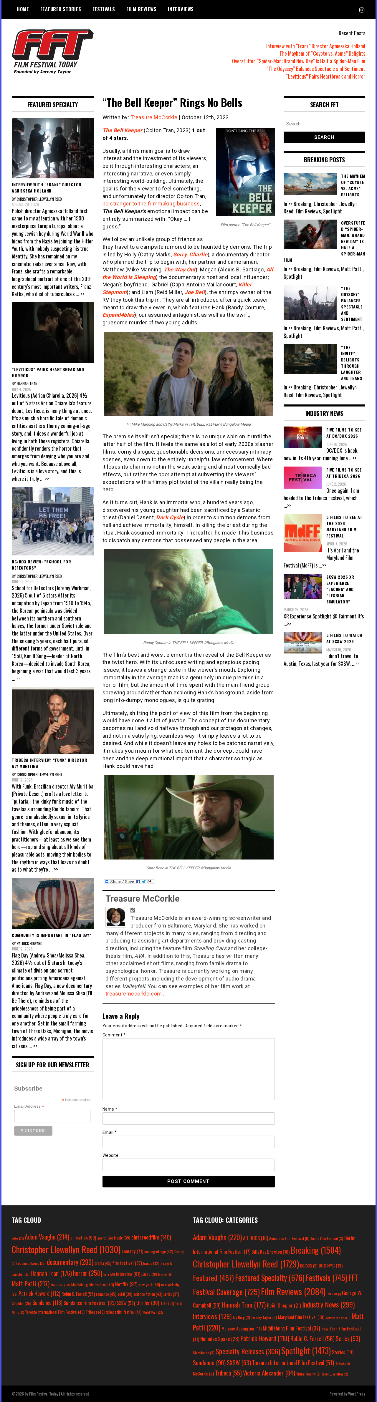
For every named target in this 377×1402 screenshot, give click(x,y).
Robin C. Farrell (78, 1294)
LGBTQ (149, 1274)
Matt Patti (30, 1283)
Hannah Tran (51, 1273)
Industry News (328, 1304)
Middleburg (60, 1284)
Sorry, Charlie (190, 254)
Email (109, 1132)
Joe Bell (194, 292)
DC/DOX (309, 1266)
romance (106, 1294)
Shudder (21, 1303)
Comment (114, 1035)
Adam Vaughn (47, 1236)
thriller (147, 1302)
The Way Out (180, 269)
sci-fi (125, 1294)
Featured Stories (60, 9)
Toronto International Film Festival (55, 1312)
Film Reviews (141, 9)
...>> (353, 458)
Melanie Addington (241, 1328)
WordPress (356, 1394)
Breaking (316, 1250)
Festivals (103, 9)
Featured (213, 1277)
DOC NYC (331, 1265)
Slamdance (203, 1352)
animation (83, 1237)
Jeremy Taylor (264, 1317)
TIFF (167, 1303)
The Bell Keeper (122, 130)
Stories (342, 1352)
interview (128, 1273)
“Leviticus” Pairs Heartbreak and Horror (325, 76)
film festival (127, 1262)
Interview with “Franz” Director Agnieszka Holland (315, 46)
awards (105, 1238)
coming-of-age (158, 1251)
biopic (122, 1238)
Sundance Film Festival (89, 1302)
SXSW (126, 1303)
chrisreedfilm (151, 1237)
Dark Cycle (169, 517)
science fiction (147, 1294)
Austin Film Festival (326, 1238)
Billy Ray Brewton (271, 1251)
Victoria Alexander (269, 1372)
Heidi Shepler (284, 1305)
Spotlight (306, 1350)
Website (110, 1155)
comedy (132, 1251)
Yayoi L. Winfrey (335, 1373)
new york (149, 1284)
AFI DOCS (255, 1238)
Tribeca (95, 1312)
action (18, 1238)
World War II (153, 1312)
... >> (80, 294)
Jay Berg (241, 1317)
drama (103, 1263)
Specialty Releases (248, 1351)
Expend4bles (118, 315)
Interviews (181, 9)
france (151, 1263)
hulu (109, 1274)
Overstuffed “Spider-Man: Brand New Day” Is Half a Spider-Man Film (298, 61)
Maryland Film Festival (301, 1317)
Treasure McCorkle (154, 117)
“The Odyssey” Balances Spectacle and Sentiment (316, 68)
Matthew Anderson (337, 1317)
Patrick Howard (39, 1293)
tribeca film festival (123, 1312)
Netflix (126, 1284)
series (171, 1294)
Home (23, 9)
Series (348, 1338)
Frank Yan (334, 1293)
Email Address (29, 1106)
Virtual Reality (308, 1373)
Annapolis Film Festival (289, 1238)
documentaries (32, 1263)
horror (87, 1272)
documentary (70, 1262)
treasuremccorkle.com (134, 993)
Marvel (165, 1274)
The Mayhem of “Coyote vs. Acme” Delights (322, 53)
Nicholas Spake (219, 1339)
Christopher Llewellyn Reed (66, 1249)
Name (110, 1109)
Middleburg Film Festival (92, 1284)
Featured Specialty (270, 1277)
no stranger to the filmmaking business (151, 203)
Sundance (47, 1302)
